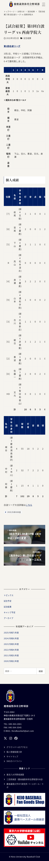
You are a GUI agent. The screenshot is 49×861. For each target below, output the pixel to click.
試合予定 (7, 601)
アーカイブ (8, 618)
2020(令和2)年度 (11, 661)
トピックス (8, 595)
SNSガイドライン (14, 761)
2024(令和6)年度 (11, 638)
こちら (29, 504)
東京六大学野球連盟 (15, 774)
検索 (41, 671)
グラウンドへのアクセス (17, 747)
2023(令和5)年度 (11, 644)
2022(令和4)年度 (14, 512)
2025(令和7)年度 (11, 632)
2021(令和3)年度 (11, 655)
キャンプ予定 (9, 612)
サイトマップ (12, 756)
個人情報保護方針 (14, 752)
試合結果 (27, 38)
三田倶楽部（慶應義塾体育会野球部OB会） (25, 779)
